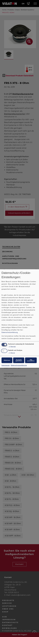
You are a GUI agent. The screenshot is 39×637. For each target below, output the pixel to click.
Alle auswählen (31, 360)
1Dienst (11, 353)
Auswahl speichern (18, 360)
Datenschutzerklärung (10, 332)
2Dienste (12, 347)
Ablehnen (7, 360)
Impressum (6, 365)
